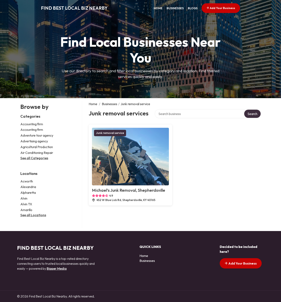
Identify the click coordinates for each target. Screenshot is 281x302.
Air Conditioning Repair (36, 153)
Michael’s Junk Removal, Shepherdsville (128, 190)
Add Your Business (222, 8)
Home (158, 8)
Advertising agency (34, 141)
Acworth (26, 181)
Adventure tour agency (36, 135)
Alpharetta (28, 192)
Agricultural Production (36, 147)
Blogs (192, 8)
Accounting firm (31, 124)
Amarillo (26, 210)
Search (252, 114)
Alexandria (28, 187)
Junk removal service (110, 133)
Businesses (175, 8)
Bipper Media (57, 268)
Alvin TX (26, 204)
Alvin (23, 198)
